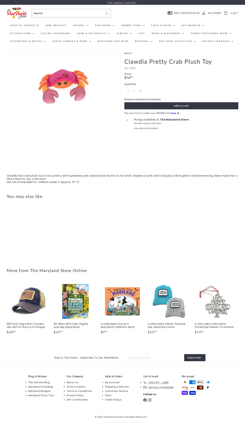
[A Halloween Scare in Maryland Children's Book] (122, 308)
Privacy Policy (75, 395)
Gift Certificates (77, 399)
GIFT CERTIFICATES (187, 13)
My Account (112, 382)
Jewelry (122, 33)
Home (128, 53)
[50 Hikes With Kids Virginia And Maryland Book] (75, 308)
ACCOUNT (215, 13)
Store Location (76, 386)
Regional (142, 41)
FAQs (108, 395)
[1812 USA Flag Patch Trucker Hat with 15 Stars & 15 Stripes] (28, 308)
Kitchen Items (21, 33)
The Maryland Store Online (58, 270)
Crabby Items (131, 25)
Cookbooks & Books (26, 41)
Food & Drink (161, 25)
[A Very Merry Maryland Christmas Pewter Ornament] (216, 308)
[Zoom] (63, 110)
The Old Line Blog (39, 382)
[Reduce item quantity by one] (128, 91)
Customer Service (116, 391)
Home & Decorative (92, 33)
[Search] (107, 13)
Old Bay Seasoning (55, 33)
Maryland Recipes (39, 391)
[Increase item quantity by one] (140, 91)
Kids (141, 33)
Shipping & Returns (117, 386)
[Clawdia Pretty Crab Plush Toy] (24, 231)
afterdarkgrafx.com (133, 422)
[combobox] (71, 13)
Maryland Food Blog (40, 386)
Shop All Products (24, 25)
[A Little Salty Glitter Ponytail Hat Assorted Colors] (169, 308)
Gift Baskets (192, 25)
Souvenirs (103, 25)
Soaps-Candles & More (70, 41)
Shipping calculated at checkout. (142, 99)
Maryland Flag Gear (113, 41)
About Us (72, 382)
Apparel (79, 25)
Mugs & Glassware (166, 33)
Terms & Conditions (79, 391)
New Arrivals (56, 25)
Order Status (113, 399)
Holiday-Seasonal (216, 41)
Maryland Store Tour (41, 395)
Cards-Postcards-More (209, 33)
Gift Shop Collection (176, 41)
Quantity (130, 84)
